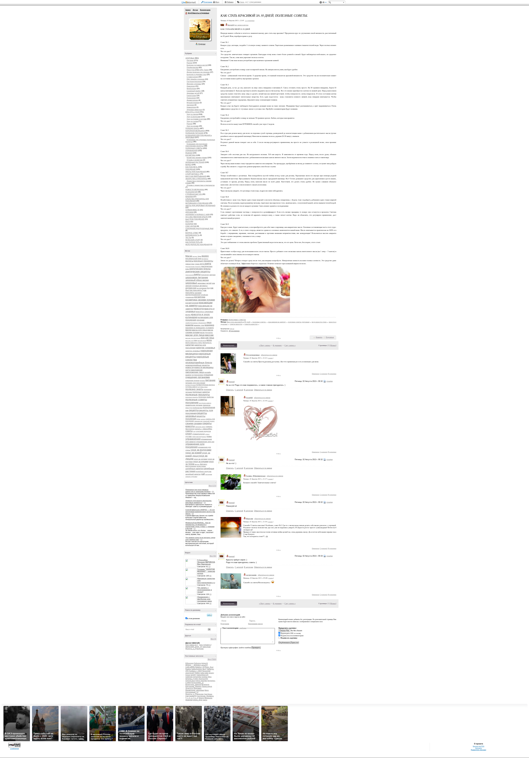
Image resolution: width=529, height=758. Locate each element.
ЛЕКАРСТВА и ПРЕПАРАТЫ (196, 179)
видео (205, 256)
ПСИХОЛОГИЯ (191, 192)
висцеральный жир (193, 259)
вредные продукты (203, 261)
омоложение (197, 370)
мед (195, 340)
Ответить (315, 374)
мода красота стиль (193, 343)
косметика (199, 297)
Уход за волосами (194, 117)
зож (213, 283)
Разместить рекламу (478, 750)
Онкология (191, 86)
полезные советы (196, 399)
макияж (189, 325)
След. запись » (290, 345)
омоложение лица (194, 372)
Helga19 (204, 663)
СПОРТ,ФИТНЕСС (192, 174)
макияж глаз (199, 325)
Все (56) (213, 556)
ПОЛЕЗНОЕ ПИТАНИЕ (194, 133)
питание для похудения (195, 383)
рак (187, 410)
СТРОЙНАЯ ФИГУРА (193, 194)
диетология (189, 275)
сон (194, 431)
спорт (188, 433)
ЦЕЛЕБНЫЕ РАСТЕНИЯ (194, 162)
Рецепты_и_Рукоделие (194, 649)
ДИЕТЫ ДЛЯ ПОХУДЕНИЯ (195, 172)
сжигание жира (200, 426)
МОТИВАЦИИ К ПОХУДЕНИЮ (197, 203)
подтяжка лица (202, 387)
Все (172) (212, 486)
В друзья (202, 44)
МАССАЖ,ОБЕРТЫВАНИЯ (195, 176)
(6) (210, 576)
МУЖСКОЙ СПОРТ (192, 240)
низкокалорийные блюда (198, 362)
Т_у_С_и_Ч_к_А (191, 698)
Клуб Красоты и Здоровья (186, 13)
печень (202, 380)
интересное (190, 288)
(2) (209, 567)
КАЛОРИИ (189, 224)
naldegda (189, 677)
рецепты (194, 410)
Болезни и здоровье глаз (196, 75)
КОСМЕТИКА (190, 155)
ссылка (270, 358)
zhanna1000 (203, 679)
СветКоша (208, 694)
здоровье (191, 283)
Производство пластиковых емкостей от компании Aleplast (197, 491)
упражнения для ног (205, 442)
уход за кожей (193, 452)
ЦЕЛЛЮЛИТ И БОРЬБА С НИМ (197, 215)
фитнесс (203, 464)
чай (203, 474)
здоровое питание (196, 277)
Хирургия (190, 105)
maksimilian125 (202, 675)
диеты (197, 274)
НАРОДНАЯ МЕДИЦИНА (195, 131)
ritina (209, 677)
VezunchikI (206, 671)
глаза (197, 264)
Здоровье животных (194, 110)
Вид (324, 3)
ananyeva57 (190, 673)
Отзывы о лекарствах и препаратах (201, 185)
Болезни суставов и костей (197, 65)
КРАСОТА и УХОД (192, 112)
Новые (333, 345)
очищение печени (192, 381)
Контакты (478, 748)
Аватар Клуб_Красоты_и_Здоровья (200, 29)
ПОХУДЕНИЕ (190, 169)
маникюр (209, 325)
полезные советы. (259, 322)
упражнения (192, 438)
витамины (205, 258)
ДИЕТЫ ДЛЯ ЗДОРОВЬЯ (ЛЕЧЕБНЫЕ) (200, 206)
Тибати (201, 698)
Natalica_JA (199, 667)
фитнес (197, 464)
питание (210, 380)
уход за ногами (200, 459)
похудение (192, 402)
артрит (195, 256)
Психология (191, 98)
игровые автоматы (199, 286)
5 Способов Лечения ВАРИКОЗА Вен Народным (206, 562)
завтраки (212, 275)
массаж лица (207, 338)
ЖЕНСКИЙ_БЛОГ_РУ (194, 647)
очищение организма (197, 377)
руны (198, 419)
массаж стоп (189, 340)
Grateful (249, 398)
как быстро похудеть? (199, 289)
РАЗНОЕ (188, 153)
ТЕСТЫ (188, 238)
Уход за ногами (193, 126)
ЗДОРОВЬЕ (189, 58)
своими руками (193, 423)
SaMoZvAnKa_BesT (199, 669)
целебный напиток (193, 474)
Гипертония (191, 96)
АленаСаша (190, 681)
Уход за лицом (192, 114)
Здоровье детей (193, 93)
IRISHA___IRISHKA (192, 665)
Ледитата (189, 688)
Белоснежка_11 (197, 683)
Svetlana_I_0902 (195, 671)
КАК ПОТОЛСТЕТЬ (192, 242)
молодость (207, 343)
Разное (189, 63)
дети (202, 264)
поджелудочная (190, 385)
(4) (210, 603)
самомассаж (198, 421)
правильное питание (193, 405)
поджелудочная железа (205, 385)
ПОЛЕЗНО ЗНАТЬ (192, 128)
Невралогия (191, 107)
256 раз (232, 328)
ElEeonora (189, 663)
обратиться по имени (269, 355)
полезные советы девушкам (298, 322)
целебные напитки (194, 468)
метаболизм (202, 340)
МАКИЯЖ (189, 197)
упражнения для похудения (194, 445)
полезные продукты (197, 394)
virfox (196, 679)
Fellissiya (197, 663)
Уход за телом (192, 121)
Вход (217, 2)
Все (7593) (212, 659)
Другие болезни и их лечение (198, 72)
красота (199, 308)
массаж (209, 335)
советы (189, 431)
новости (189, 367)
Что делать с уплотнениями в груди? (204, 590)
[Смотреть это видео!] (191, 563)
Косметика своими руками (197, 158)
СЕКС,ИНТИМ (190, 226)
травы (209, 436)
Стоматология (192, 77)
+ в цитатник (249, 20)
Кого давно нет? (191, 645)
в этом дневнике (193, 619)
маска (188, 330)
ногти (187, 370)
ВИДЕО (188, 165)
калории (198, 293)
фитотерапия (190, 466)
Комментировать (228, 345)
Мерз (207, 690)
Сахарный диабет (194, 91)
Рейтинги (230, 2)
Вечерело (205, 685)
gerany (211, 673)
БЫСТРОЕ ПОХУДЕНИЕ (194, 219)
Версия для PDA (478, 746)
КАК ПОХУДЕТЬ (191, 167)
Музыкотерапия (193, 103)
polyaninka (197, 677)
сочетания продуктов (203, 431)
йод (208, 288)
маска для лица (199, 330)
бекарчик (188, 700)
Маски (188, 256)
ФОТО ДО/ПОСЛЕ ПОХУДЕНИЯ (197, 245)
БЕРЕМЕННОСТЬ (192, 235)
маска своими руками (199, 331)
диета (207, 263)
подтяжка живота (191, 387)
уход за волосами (201, 450)
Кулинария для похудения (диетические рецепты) (196, 145)
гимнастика (189, 264)
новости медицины (204, 367)
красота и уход (200, 314)
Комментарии (205, 10)
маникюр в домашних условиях (199, 328)
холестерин (201, 466)
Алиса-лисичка (201, 681)
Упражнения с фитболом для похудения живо (204, 599)
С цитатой (323, 374)
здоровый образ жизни (197, 280)
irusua (187, 675)
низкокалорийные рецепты (197, 365)
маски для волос (206, 333)
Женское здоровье (194, 84)
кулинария (191, 317)
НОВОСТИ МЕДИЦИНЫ (194, 190)
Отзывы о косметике (195, 160)
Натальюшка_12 (191, 692)
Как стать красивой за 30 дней (238, 322)
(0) (213, 492)
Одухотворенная (253, 355)
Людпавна (197, 688)
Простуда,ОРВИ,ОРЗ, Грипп (198, 70)
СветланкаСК (190, 696)
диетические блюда (199, 268)
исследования (202, 288)
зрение (188, 286)
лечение (200, 320)
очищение (208, 375)
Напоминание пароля (255, 624)
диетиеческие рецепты (193, 266)
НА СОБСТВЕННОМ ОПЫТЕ (196, 217)
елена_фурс (198, 700)
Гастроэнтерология (194, 82)
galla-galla (204, 673)
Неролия (249, 519)
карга (205, 700)
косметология (191, 303)
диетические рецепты (197, 271)
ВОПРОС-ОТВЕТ (192, 233)
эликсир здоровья (191, 476)
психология (209, 407)
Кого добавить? (205, 645)
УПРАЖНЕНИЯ (191, 151)
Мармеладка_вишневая (194, 690)
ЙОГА (187, 222)
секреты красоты (251, 324)
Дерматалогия (192, 100)
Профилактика (192, 67)
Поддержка (321, 2)
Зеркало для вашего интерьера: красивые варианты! (198, 502)
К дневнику (277, 345)
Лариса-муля (207, 686)
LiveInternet (189, 2)
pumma (204, 677)
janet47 (193, 675)
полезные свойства (206, 397)
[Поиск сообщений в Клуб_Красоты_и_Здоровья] (209, 615)
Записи (188, 10)
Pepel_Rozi (209, 667)
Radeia (188, 669)
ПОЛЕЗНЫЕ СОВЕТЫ (194, 148)
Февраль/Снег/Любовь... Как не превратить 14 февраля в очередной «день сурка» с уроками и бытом (199, 526)
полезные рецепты (191, 397)
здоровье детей (204, 283)
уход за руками (200, 461)
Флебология (191, 89)
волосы (189, 261)
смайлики (242, 628)
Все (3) (213, 639)
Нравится (319, 337)
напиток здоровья (192, 351)
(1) (195, 529)
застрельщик (251, 575)
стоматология (198, 434)
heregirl (232, 382)
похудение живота (205, 403)
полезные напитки (201, 392)
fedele (197, 673)
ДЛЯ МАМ (189, 212)
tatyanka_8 (189, 679)
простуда (188, 408)
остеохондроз (197, 375)
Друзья (195, 10)
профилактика (197, 408)
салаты (203, 419)
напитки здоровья (205, 347)
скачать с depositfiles (203, 429)
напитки (189, 345)
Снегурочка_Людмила (205, 696)
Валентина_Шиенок (193, 685)
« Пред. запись (264, 345)
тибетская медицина (199, 436)
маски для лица (195, 335)
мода (209, 340)
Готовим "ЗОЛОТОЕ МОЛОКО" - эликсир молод (206, 571)
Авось (242, 2)
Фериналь (208, 698)
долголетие (205, 275)
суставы (188, 436)
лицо (209, 322)
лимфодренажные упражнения (195, 323)
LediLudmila (190, 667)
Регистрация (208, 2)
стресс (207, 434)
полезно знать (194, 389)
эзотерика (208, 474)
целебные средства (203, 471)
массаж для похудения (192, 338)
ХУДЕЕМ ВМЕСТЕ (192, 210)
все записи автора (241, 25)
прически (206, 405)
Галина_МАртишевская (255, 476)
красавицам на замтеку (277, 322)
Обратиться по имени (263, 390)
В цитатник (332, 374)
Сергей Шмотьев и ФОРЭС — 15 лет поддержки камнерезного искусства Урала (200, 512)
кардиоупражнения (193, 295)
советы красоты (236, 324)
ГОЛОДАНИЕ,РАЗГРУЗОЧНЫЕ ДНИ (199, 229)
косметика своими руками (200, 299)
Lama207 (204, 665)
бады (199, 256)
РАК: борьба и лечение (196, 79)
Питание (190, 60)
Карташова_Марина (193, 686)
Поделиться (330, 337)
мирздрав (206, 647)
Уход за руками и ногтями (197, 119)
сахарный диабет (209, 421)
